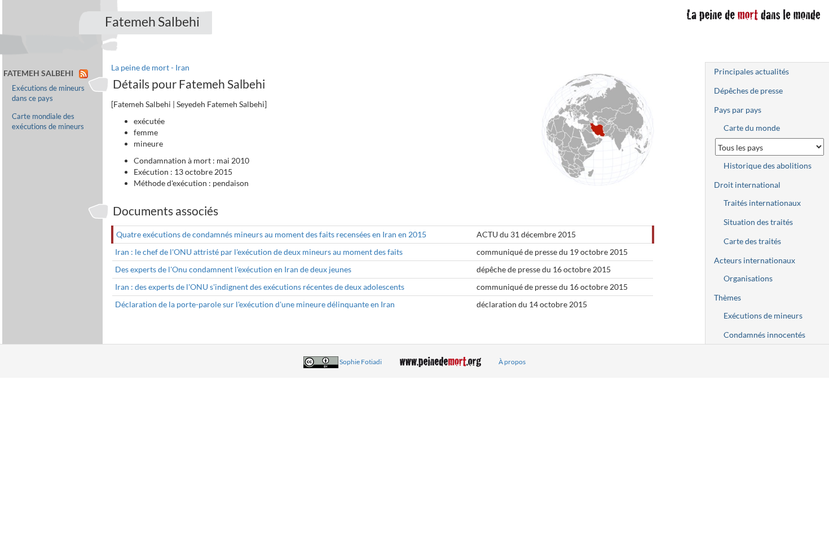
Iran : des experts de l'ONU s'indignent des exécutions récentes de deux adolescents (259, 286)
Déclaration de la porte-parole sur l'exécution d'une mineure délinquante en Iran (255, 304)
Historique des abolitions (768, 165)
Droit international (747, 184)
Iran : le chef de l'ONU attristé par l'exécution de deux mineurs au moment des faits (259, 252)
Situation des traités (758, 222)
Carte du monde (752, 127)
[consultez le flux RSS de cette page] (83, 73)
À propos (512, 361)
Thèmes (727, 297)
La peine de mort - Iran (150, 67)
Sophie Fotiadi (360, 361)
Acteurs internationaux (754, 260)
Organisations (748, 278)
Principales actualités (751, 71)
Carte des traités (752, 241)
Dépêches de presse (748, 90)
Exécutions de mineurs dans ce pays (48, 93)
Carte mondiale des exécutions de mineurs (48, 121)
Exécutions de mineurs (763, 315)
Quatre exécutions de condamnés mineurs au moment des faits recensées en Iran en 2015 (271, 234)
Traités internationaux (762, 202)
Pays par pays (737, 109)
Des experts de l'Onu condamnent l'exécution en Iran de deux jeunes (233, 269)
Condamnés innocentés (764, 334)
